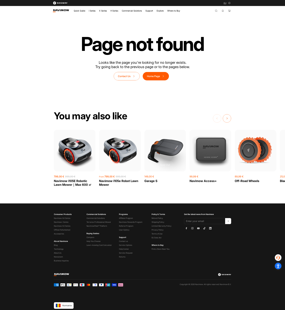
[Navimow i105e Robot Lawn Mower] (120, 150)
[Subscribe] (228, 221)
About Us (57, 253)
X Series (103, 10)
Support (149, 10)
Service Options (125, 245)
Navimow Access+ (203, 181)
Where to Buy (173, 10)
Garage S (150, 181)
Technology (59, 249)
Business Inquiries (61, 261)
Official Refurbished (62, 230)
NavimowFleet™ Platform (96, 226)
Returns (122, 257)
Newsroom (58, 257)
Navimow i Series (61, 222)
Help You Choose (93, 241)
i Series (92, 10)
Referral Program (126, 226)
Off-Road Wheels (247, 181)
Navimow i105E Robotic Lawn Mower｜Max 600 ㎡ (73, 183)
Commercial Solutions (132, 10)
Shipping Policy (158, 222)
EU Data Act (157, 238)
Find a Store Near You (161, 249)
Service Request (126, 253)
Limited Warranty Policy (161, 226)
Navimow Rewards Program (130, 222)
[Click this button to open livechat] (278, 257)
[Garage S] (165, 150)
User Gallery (124, 230)
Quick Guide (79, 10)
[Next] (227, 118)
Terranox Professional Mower (98, 222)
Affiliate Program (126, 218)
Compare (90, 237)
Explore (160, 10)
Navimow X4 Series (62, 218)
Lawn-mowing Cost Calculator (99, 245)
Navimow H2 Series (62, 226)
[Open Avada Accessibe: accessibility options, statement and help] (278, 266)
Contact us (123, 241)
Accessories (59, 234)
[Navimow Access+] (210, 150)
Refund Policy (157, 218)
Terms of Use (157, 234)
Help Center (124, 249)
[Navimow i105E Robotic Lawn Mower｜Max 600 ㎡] (74, 150)
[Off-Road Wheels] (255, 150)
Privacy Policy (158, 230)
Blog (56, 245)
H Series (114, 10)
